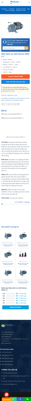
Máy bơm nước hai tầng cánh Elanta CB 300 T (8, 264)
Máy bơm (6, 98)
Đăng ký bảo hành (10, 91)
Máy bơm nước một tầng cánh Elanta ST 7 (8, 245)
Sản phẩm (11, 9)
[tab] (15, 110)
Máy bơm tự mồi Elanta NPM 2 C (14, 100)
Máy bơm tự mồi (21, 10)
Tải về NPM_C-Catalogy (22, 202)
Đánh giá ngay (15, 307)
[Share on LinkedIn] (18, 104)
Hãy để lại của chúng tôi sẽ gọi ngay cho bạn (17, 42)
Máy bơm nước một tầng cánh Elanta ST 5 (8, 282)
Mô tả (4, 110)
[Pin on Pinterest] (15, 104)
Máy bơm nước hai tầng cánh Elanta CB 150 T (23, 245)
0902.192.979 (25, 89)
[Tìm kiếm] (29, 2)
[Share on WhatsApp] (2, 104)
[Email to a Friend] (12, 104)
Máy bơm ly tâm (20, 9)
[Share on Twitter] (9, 104)
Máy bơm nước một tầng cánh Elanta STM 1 (23, 282)
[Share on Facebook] (6, 104)
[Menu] (2, 2)
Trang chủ (4, 9)
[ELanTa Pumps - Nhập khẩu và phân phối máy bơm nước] (15, 2)
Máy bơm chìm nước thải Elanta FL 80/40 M (23, 264)
